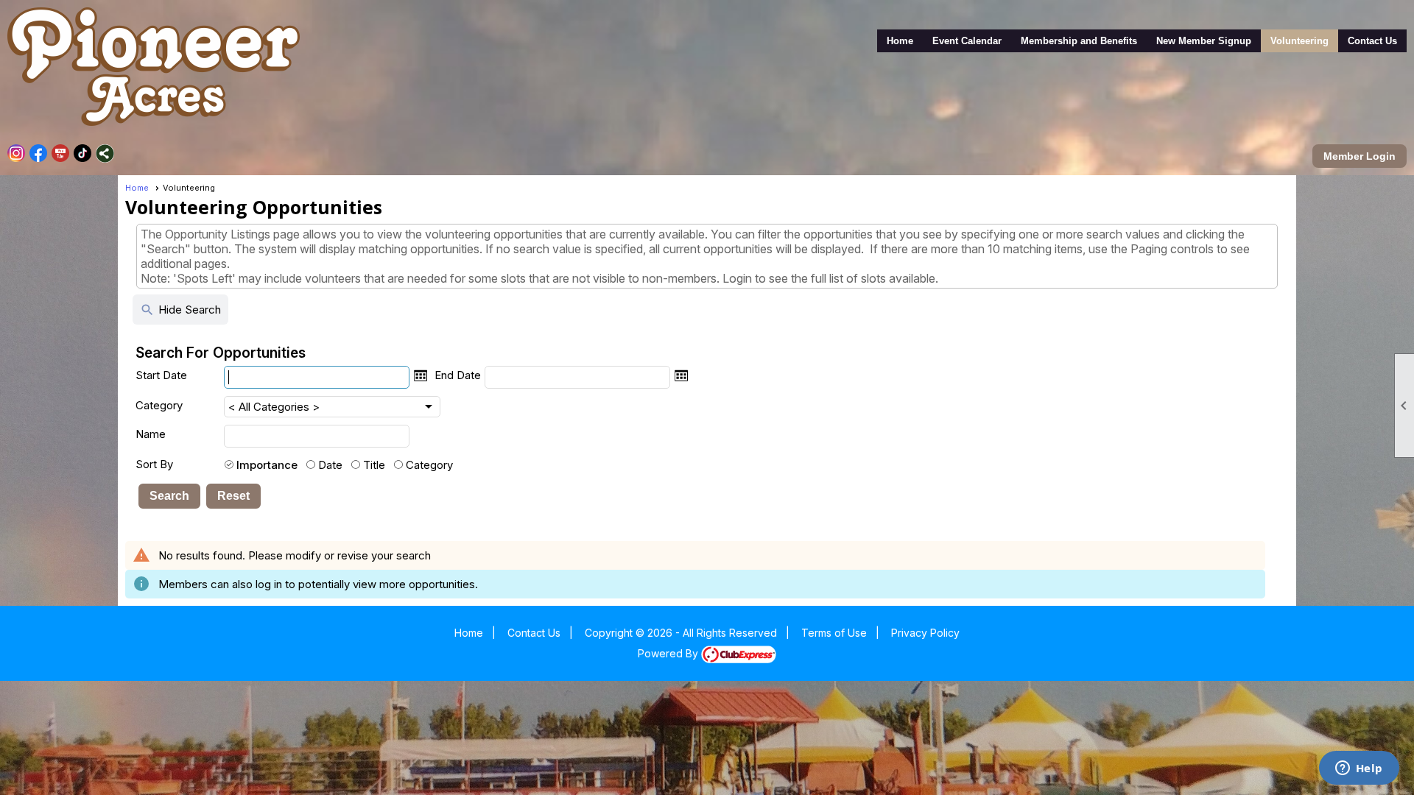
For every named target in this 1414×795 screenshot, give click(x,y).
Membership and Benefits (1079, 40)
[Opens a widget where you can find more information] (1358, 769)
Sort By (154, 464)
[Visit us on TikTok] (83, 153)
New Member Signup (1203, 40)
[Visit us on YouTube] (61, 153)
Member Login (1359, 156)
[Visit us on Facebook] (38, 153)
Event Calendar (967, 40)
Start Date (161, 375)
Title (374, 465)
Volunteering (1299, 40)
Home (900, 40)
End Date (458, 375)
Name (151, 434)
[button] (169, 496)
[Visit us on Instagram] (16, 153)
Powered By (669, 653)
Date (330, 465)
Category (159, 405)
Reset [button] (233, 496)
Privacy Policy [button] (925, 632)
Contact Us (1372, 40)
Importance (267, 465)
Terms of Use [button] (834, 632)
